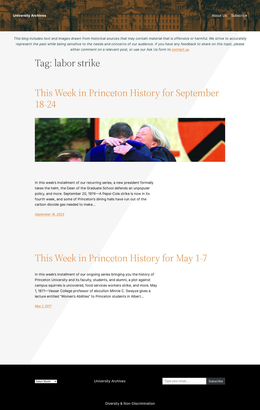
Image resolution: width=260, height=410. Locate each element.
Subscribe (239, 15)
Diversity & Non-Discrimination (130, 403)
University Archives (29, 15)
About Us (219, 15)
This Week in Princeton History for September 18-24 (127, 98)
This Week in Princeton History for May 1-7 (121, 258)
